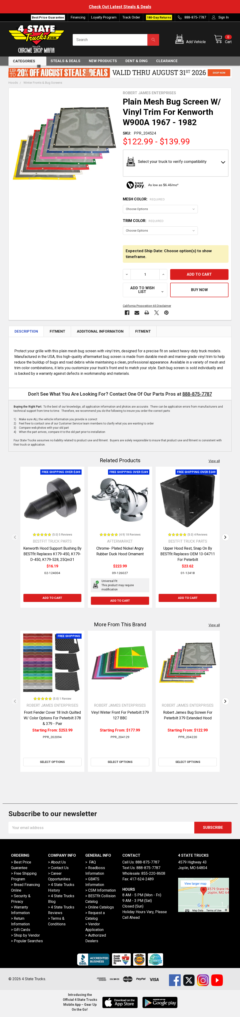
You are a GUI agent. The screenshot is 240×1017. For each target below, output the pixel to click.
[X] (156, 312)
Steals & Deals (65, 61)
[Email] (137, 312)
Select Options (52, 762)
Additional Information (100, 331)
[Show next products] (225, 537)
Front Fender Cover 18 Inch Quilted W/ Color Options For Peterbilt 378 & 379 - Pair (52, 718)
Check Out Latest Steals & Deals (83, 6)
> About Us (57, 862)
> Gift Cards (20, 929)
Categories (24, 61)
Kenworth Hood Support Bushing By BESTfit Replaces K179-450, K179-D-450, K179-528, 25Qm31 (52, 554)
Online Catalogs (101, 907)
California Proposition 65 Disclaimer (147, 306)
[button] (191, 40)
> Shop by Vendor (25, 935)
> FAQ (90, 862)
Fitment (57, 331)
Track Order (131, 17)
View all (214, 461)
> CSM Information (100, 890)
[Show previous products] (15, 537)
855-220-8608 (153, 873)
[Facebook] (127, 312)
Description (26, 331)
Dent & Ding (136, 61)
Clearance (167, 61)
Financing (78, 17)
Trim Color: (143, 220)
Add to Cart (52, 598)
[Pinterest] (166, 312)
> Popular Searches (27, 941)
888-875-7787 (197, 394)
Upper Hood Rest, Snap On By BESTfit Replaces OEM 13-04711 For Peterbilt (187, 554)
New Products (103, 61)
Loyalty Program (103, 17)
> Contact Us (58, 868)
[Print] (146, 312)
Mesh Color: (144, 199)
